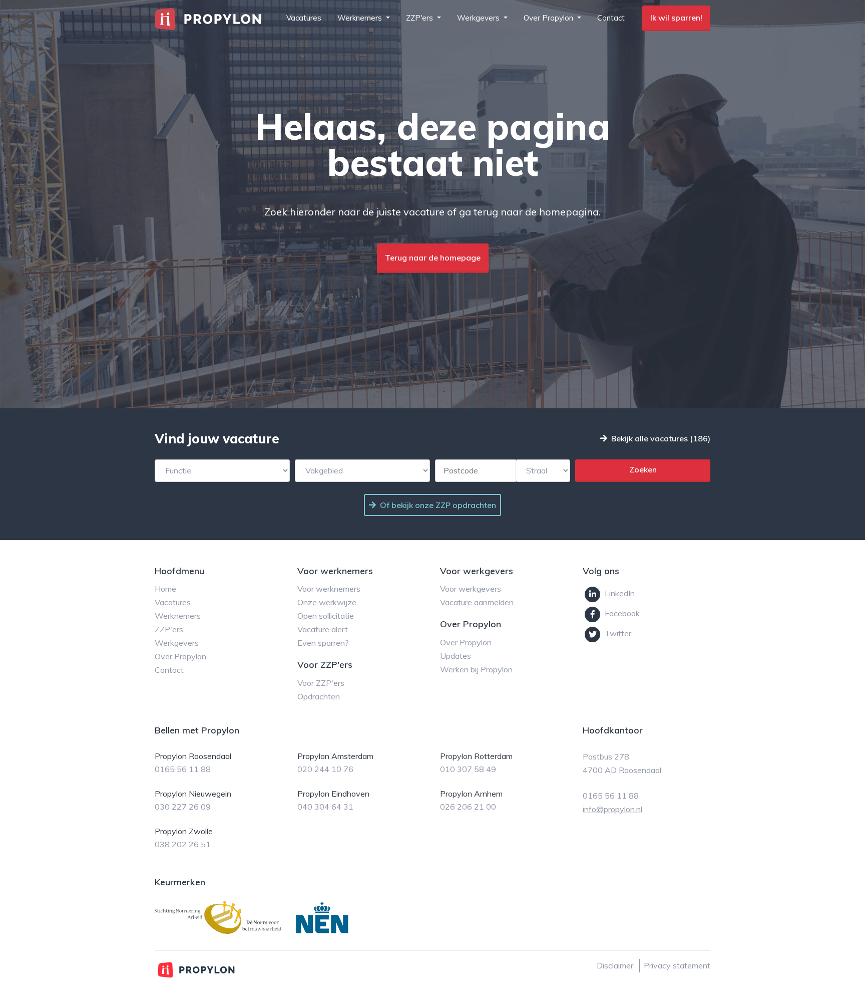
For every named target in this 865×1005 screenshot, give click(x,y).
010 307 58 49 (468, 769)
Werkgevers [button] (479, 18)
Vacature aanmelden (477, 602)
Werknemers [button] (360, 18)
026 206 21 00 (468, 807)
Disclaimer (615, 965)
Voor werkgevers (470, 589)
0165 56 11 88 (183, 769)
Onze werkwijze (326, 602)
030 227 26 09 (183, 807)
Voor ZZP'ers (320, 683)
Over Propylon (180, 656)
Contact (611, 18)
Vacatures (303, 18)
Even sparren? (323, 643)
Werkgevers (177, 643)
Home (165, 589)
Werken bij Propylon (476, 669)
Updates (455, 656)
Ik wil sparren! (676, 18)
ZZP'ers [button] (420, 18)
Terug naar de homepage (433, 258)
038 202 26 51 (183, 844)
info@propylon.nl (612, 809)
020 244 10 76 (325, 769)
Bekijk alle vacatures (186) (660, 438)
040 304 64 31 (325, 807)
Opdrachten (318, 696)
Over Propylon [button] (549, 18)
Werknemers (178, 616)
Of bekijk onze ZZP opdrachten (438, 505)
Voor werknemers (328, 589)
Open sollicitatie (325, 616)
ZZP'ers (169, 629)
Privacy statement (677, 965)
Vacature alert (322, 629)
